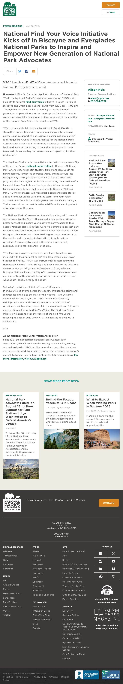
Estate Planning (70, 599)
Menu (112, 12)
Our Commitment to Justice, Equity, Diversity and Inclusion (74, 627)
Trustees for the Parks (73, 586)
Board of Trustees (71, 642)
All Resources (10, 555)
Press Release (12, 26)
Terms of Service (23, 676)
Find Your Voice (35, 102)
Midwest (37, 560)
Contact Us (8, 676)
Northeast (38, 564)
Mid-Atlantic (39, 555)
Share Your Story (41, 615)
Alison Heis (96, 89)
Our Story (67, 611)
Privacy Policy (39, 676)
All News (7, 551)
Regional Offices (70, 615)
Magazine (8, 564)
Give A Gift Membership (74, 564)
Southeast (38, 582)
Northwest (38, 573)
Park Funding (10, 602)
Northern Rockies (42, 569)
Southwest (38, 586)
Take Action (39, 606)
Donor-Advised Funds (73, 590)
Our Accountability (72, 638)
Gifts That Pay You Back (74, 595)
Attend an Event (41, 611)
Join (64, 555)
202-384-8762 (98, 101)
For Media (8, 569)
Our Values (68, 619)
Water (6, 611)
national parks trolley (39, 166)
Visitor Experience (12, 606)
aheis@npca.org (99, 98)
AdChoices (53, 676)
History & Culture (12, 593)
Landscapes (9, 598)
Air (4, 580)
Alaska (36, 551)
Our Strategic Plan (71, 634)
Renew (65, 560)
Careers (66, 658)
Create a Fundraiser (72, 577)
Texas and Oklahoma (43, 595)
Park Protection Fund (73, 551)
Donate (111, 5)
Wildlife (6, 615)
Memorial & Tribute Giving (75, 569)
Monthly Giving (70, 573)
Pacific (36, 577)
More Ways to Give (72, 582)
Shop (35, 624)
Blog (5, 560)
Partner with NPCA (42, 619)
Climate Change (11, 585)
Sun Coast (109, 126)
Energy (6, 589)
